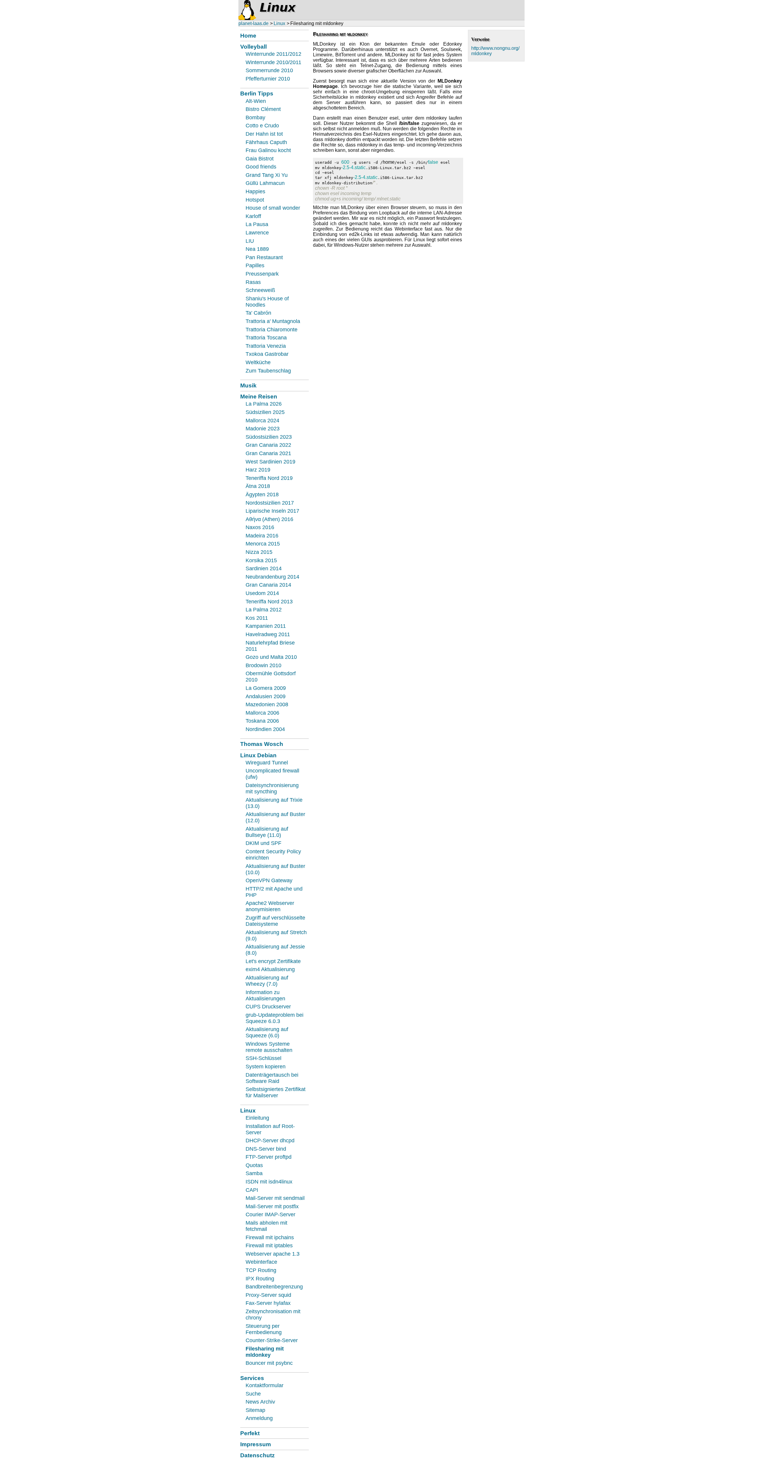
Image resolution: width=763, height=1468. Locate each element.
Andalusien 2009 (266, 696)
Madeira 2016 (262, 536)
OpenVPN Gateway (269, 880)
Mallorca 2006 (262, 713)
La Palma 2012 (264, 610)
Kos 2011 (257, 618)
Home (248, 35)
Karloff (253, 216)
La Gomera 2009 (266, 688)
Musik (248, 385)
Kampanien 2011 (266, 626)
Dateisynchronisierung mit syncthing (272, 788)
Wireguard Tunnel (267, 763)
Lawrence (257, 233)
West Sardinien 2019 (270, 462)
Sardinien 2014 (264, 568)
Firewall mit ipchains (270, 1237)
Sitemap (255, 1410)
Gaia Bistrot (260, 159)
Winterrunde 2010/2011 (273, 62)
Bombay (255, 117)
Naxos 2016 (260, 527)
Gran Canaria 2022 (268, 445)
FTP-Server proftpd (268, 1157)
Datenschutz (257, 1455)
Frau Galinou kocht (268, 150)
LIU (250, 241)
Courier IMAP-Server (270, 1214)
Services (252, 1378)
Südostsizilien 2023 (269, 437)
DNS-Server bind (266, 1149)
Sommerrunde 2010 (269, 70)
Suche (253, 1394)
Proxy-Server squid (268, 1295)
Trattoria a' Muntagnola (273, 321)
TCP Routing (261, 1270)
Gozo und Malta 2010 (271, 657)
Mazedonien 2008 (267, 704)
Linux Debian (258, 755)
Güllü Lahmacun (265, 183)
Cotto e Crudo (262, 126)
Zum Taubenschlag (268, 371)
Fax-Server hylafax (268, 1303)
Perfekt (250, 1433)
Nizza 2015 (259, 552)
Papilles (255, 265)
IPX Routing (260, 1279)
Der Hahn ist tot (264, 134)
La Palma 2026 (264, 404)
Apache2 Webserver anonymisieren (270, 906)
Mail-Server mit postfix (272, 1206)
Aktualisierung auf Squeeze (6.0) (267, 1032)
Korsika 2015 (261, 560)
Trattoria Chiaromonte (271, 330)
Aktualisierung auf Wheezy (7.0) (267, 981)
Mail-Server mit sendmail (275, 1198)
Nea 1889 (257, 249)
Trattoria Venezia (266, 346)
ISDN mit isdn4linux (269, 1182)
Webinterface (261, 1262)
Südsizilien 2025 (265, 412)
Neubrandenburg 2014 (272, 577)
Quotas (254, 1165)
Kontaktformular (264, 1385)
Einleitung (257, 1118)
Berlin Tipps (256, 93)
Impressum (255, 1444)
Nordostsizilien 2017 (270, 503)
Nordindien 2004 (265, 729)
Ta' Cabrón (258, 313)
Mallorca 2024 (262, 421)
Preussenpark (262, 274)
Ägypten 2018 (262, 494)
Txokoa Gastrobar (267, 354)
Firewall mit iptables (269, 1245)
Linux (279, 23)
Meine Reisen (258, 396)
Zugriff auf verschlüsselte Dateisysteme (275, 921)
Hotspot (255, 200)
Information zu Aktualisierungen (265, 995)
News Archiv (260, 1402)
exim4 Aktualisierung (270, 969)
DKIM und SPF (263, 843)
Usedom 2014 (262, 593)
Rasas (253, 282)
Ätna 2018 (258, 486)
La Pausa (257, 224)
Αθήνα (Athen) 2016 (269, 519)
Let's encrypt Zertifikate (273, 961)
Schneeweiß (260, 290)
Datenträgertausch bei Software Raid (272, 1078)
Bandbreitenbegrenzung (274, 1287)
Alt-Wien (256, 101)
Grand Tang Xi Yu (267, 175)
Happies (255, 191)
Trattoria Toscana (266, 338)
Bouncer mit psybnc (269, 1363)
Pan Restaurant (264, 257)
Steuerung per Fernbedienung (264, 1329)
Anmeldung (259, 1418)
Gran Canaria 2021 (268, 453)
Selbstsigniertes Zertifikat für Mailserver (275, 1092)
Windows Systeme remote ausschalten (269, 1047)
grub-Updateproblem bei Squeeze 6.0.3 (274, 1018)
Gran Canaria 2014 (268, 585)
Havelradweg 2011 (268, 634)
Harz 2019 (258, 470)
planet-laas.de (253, 23)
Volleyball (253, 46)
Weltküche (258, 362)
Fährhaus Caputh (266, 142)
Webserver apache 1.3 (273, 1254)
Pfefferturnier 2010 (268, 79)
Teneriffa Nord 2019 (269, 478)
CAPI (252, 1190)
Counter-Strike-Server (272, 1340)
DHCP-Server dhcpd (270, 1141)
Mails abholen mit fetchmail (266, 1226)
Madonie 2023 (263, 429)
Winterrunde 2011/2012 (273, 54)
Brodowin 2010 (263, 665)
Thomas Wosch (261, 744)
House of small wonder (273, 208)
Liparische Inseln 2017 (272, 511)
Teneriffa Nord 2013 (269, 602)
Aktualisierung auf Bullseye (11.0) (267, 832)
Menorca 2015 (263, 544)
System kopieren (266, 1067)
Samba (254, 1173)
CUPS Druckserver (268, 1007)
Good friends (261, 167)
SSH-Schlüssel (263, 1058)
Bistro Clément (263, 109)
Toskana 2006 (262, 721)
